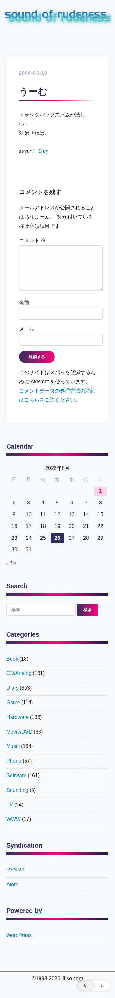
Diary (43, 151)
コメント (32, 240)
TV (9, 804)
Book (12, 659)
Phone (13, 760)
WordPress (19, 935)
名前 (24, 303)
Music (13, 746)
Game (13, 702)
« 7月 (11, 563)
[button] (93, 985)
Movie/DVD (19, 731)
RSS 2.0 (15, 869)
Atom (12, 884)
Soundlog (17, 790)
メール (26, 329)
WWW (13, 819)
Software (16, 775)
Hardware (17, 717)
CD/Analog (19, 673)
